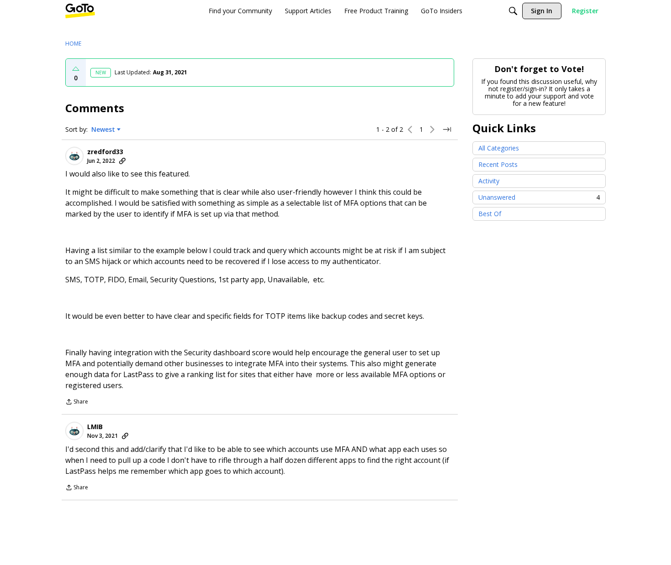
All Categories (498, 148)
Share (76, 402)
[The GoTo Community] (80, 11)
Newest (103, 129)
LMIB (95, 427)
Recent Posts (498, 164)
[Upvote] (75, 68)
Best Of (489, 213)
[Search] (513, 11)
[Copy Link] (122, 161)
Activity (488, 180)
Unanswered (539, 197)
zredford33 (105, 152)
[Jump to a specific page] (447, 129)
